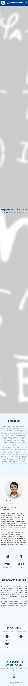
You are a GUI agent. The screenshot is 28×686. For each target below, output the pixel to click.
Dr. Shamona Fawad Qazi (14, 682)
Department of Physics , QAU (15, 3)
